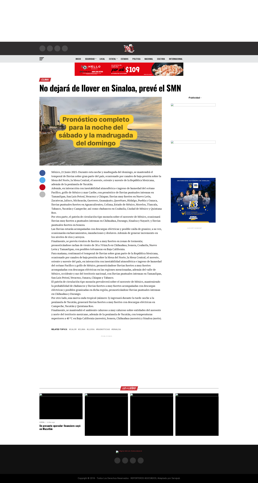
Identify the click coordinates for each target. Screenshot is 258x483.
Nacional (149, 58)
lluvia (91, 329)
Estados (124, 58)
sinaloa (117, 329)
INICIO (78, 58)
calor (73, 329)
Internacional (175, 58)
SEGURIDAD (90, 58)
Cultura (161, 58)
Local (102, 58)
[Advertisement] (129, 21)
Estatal (112, 58)
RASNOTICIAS (103, 329)
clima (82, 329)
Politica (136, 58)
